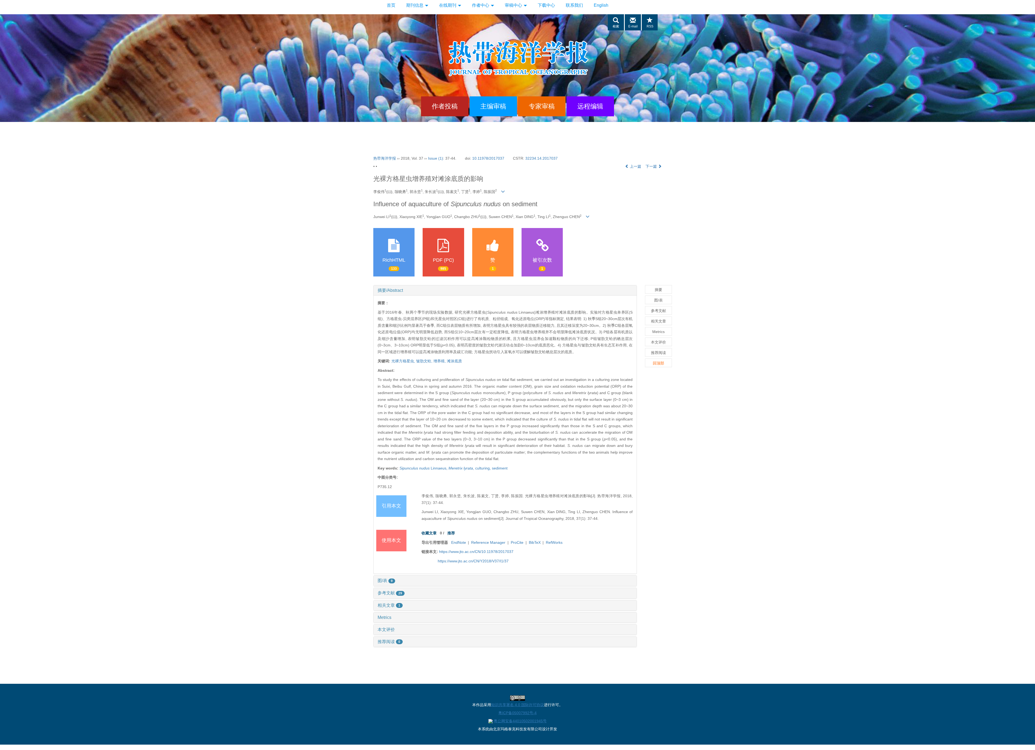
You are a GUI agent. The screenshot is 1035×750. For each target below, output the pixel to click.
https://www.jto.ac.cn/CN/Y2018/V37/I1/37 (473, 561)
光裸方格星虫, (403, 361)
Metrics (384, 617)
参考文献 (390, 593)
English (601, 5)
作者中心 (481, 5)
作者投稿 (445, 106)
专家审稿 (542, 106)
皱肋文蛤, (424, 361)
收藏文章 (429, 533)
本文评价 (386, 629)
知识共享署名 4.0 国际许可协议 (517, 705)
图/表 (385, 580)
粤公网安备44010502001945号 (520, 721)
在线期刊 (448, 5)
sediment (500, 468)
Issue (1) (435, 158)
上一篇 (635, 166)
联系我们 (574, 5)
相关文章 (389, 605)
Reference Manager (488, 542)
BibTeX (535, 542)
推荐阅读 (389, 641)
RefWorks (554, 542)
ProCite (517, 542)
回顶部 (658, 363)
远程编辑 (590, 106)
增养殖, (440, 361)
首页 (391, 5)
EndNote (458, 542)
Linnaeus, (423, 468)
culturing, (483, 468)
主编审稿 (493, 106)
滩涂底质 (454, 361)
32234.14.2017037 (541, 158)
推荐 (451, 533)
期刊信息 (415, 5)
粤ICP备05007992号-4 (517, 713)
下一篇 (652, 166)
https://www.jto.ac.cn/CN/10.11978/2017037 (476, 551)
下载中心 (546, 5)
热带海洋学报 (384, 158)
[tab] (505, 290)
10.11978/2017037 (488, 158)
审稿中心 (514, 5)
